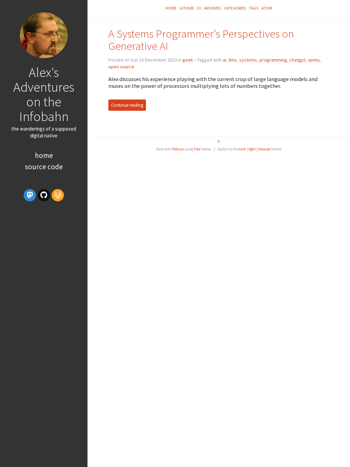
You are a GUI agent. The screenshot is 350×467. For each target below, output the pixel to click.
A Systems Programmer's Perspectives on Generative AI (201, 40)
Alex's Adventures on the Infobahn (43, 94)
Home (44, 155)
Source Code (44, 166)
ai (224, 60)
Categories (235, 8)
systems (248, 60)
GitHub (186, 8)
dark (242, 149)
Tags (253, 8)
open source (121, 67)
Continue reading (127, 105)
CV (199, 8)
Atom (266, 8)
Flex (197, 149)
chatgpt (298, 60)
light (252, 149)
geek (188, 60)
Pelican (178, 149)
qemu (314, 60)
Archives (212, 8)
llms (233, 60)
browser (264, 149)
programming (273, 60)
